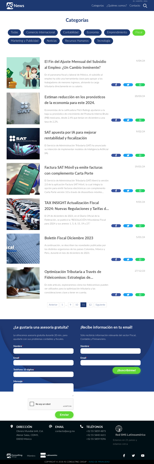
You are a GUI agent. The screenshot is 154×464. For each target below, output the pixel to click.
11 (83, 305)
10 (76, 305)
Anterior (53, 305)
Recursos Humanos (77, 40)
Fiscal (139, 32)
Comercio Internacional (40, 32)
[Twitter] (133, 456)
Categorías (98, 5)
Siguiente (100, 305)
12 (90, 305)
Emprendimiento (117, 32)
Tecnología (103, 40)
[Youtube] (142, 456)
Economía (93, 32)
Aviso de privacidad (99, 462)
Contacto (134, 5)
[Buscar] (144, 6)
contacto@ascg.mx (65, 431)
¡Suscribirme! (126, 370)
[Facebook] (124, 456)
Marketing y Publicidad (24, 40)
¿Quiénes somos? (117, 5)
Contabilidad (70, 32)
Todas (14, 32)
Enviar (64, 414)
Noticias (52, 40)
